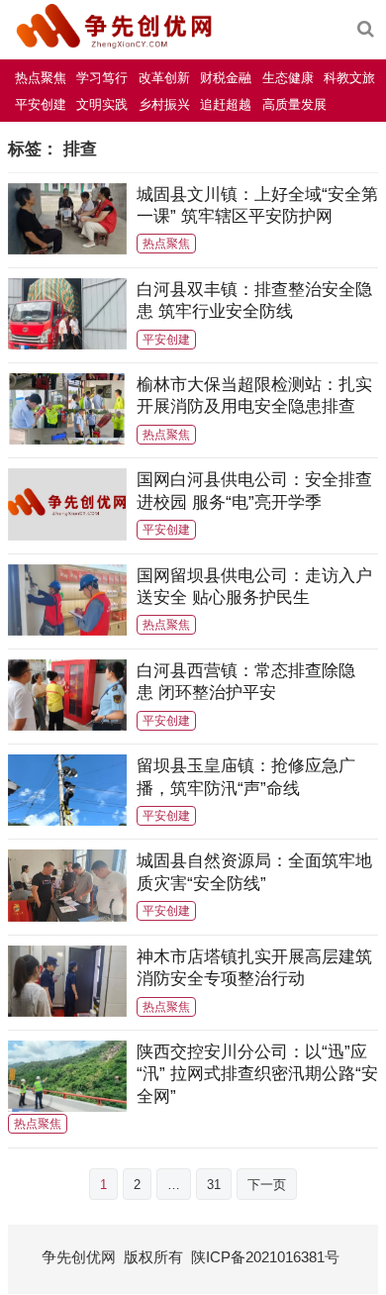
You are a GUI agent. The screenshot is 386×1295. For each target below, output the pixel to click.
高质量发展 (294, 104)
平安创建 (40, 104)
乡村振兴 (164, 104)
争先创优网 (79, 1256)
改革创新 (164, 77)
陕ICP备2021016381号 (265, 1256)
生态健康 (288, 77)
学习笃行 (102, 77)
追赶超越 (225, 104)
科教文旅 (349, 77)
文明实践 (102, 104)
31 (214, 1184)
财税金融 (225, 77)
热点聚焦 (40, 77)
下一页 (266, 1184)
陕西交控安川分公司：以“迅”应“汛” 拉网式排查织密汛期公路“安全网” (257, 1074)
